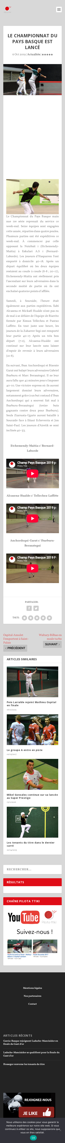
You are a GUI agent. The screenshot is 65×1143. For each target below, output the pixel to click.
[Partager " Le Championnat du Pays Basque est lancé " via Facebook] (29, 608)
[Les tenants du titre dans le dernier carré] (32, 822)
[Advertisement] (32, 129)
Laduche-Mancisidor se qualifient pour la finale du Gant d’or (31, 1054)
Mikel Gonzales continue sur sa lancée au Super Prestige (32, 796)
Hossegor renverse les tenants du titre (24, 1064)
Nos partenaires (32, 996)
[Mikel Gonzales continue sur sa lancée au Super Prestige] (32, 774)
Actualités (33, 54)
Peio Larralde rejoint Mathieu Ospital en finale (31, 704)
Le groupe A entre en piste (25, 750)
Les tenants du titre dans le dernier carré (31, 844)
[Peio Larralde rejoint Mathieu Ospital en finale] (32, 681)
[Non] (60, 1130)
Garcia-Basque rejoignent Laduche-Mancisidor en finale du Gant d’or (30, 1042)
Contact (32, 1004)
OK (33, 1137)
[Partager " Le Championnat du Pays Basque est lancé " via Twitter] (36, 608)
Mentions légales (32, 988)
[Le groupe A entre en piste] (32, 729)
